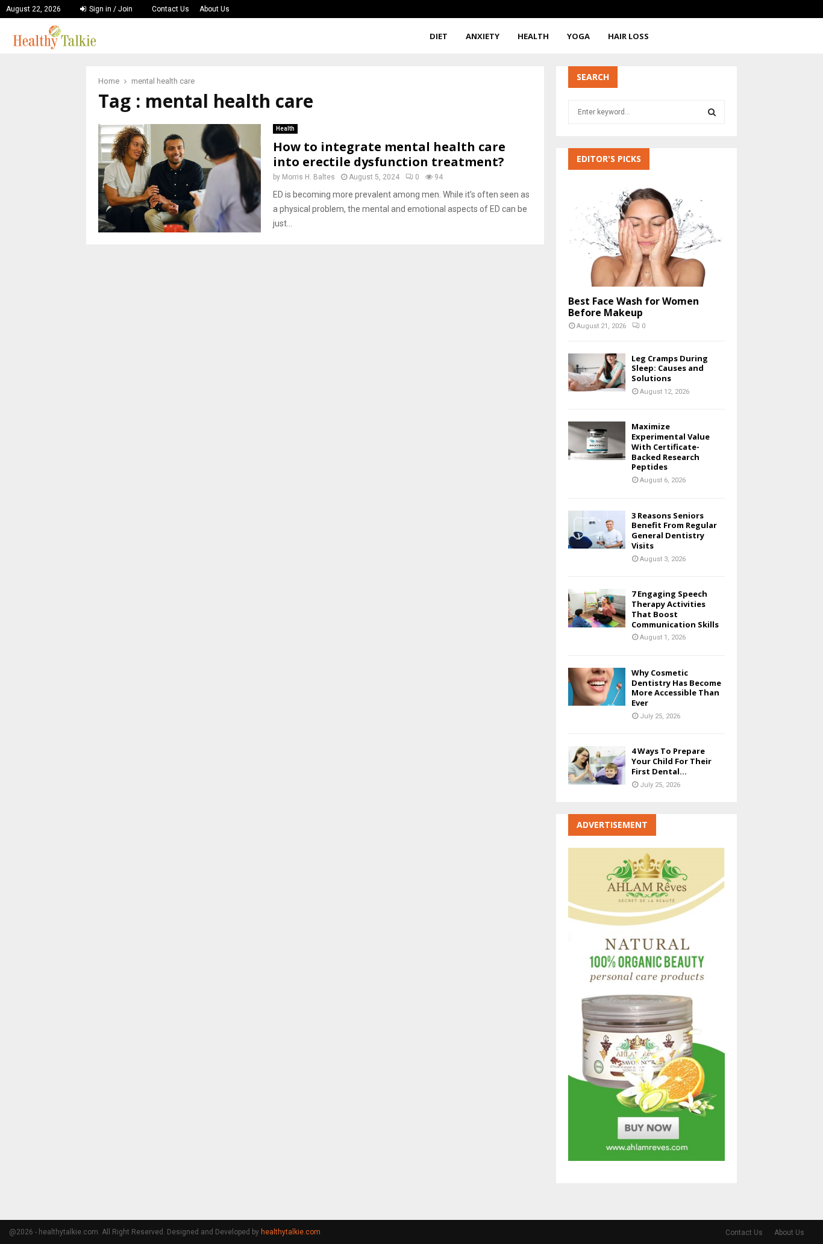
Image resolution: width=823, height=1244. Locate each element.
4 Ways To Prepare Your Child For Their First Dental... (671, 761)
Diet (439, 36)
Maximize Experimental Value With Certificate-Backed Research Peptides (670, 446)
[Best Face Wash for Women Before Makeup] (646, 234)
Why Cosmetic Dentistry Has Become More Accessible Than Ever (676, 687)
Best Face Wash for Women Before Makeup (633, 306)
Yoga (578, 36)
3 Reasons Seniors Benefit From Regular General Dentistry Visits (674, 530)
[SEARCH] (712, 112)
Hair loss (628, 36)
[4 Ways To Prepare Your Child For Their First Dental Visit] (596, 765)
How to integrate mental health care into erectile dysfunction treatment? (389, 154)
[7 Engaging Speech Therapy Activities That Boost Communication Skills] (596, 608)
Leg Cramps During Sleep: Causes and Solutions (669, 368)
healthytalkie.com (291, 1232)
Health (533, 36)
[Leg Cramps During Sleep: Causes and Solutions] (596, 372)
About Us (214, 9)
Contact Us (170, 9)
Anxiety (482, 36)
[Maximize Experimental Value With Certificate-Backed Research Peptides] (596, 440)
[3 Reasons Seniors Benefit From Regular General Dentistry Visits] (596, 530)
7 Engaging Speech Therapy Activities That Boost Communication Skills (675, 608)
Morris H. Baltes (308, 177)
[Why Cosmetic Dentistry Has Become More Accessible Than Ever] (596, 687)
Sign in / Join (110, 9)
